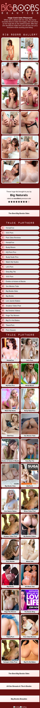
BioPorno (30, 486)
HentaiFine (10, 360)
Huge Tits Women (10, 612)
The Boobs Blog (29, 612)
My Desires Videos (30, 536)
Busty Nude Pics (29, 410)
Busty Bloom (29, 385)
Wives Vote (29, 561)
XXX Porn (10, 436)
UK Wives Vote (30, 586)
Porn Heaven (10, 561)
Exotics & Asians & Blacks (10, 461)
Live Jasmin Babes (10, 511)
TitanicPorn (10, 637)
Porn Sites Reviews (29, 637)
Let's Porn (29, 360)
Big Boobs (10, 586)
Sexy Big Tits (29, 461)
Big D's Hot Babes (30, 662)
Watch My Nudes (10, 410)
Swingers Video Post (10, 662)
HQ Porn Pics (10, 385)
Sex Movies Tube (29, 436)
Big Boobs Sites (10, 486)
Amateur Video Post (10, 536)
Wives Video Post (30, 511)
